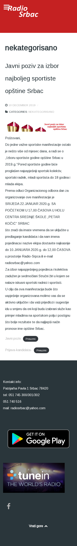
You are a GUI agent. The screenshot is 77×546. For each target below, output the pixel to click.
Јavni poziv (13, 338)
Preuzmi (31, 338)
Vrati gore (36, 526)
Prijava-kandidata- (18, 350)
